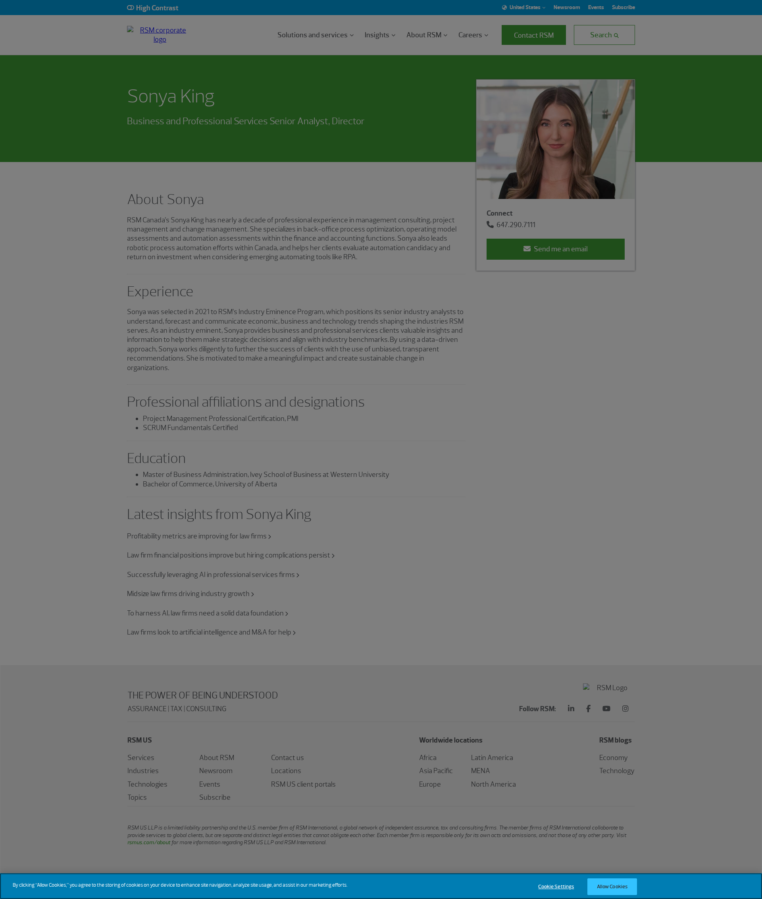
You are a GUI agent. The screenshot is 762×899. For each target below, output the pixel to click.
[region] (381, 886)
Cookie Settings (556, 886)
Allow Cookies (612, 886)
